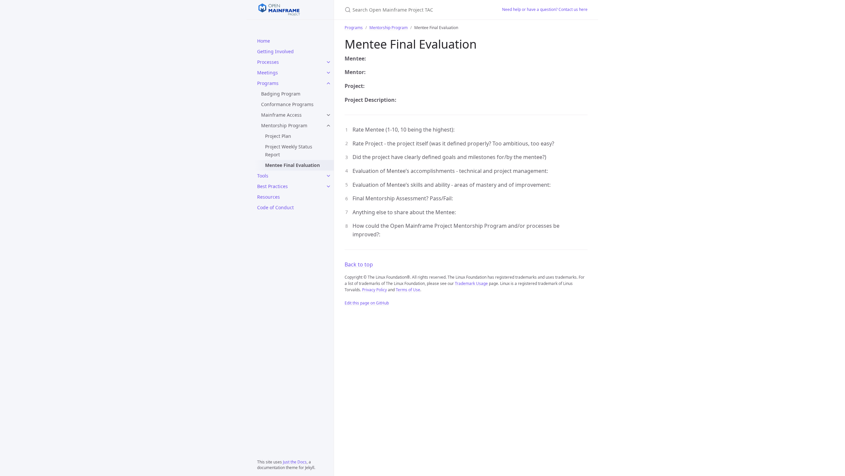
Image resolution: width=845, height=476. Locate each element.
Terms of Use (408, 290)
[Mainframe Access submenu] (328, 115)
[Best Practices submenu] (328, 186)
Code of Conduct (275, 207)
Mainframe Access (281, 115)
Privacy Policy (374, 290)
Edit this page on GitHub (367, 303)
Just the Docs (295, 462)
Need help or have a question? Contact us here (545, 9)
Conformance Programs (287, 104)
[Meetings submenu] (328, 72)
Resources (268, 197)
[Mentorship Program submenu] (328, 125)
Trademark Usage (471, 283)
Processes (268, 62)
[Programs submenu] (328, 83)
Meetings (267, 72)
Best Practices (272, 186)
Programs (268, 83)
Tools (262, 176)
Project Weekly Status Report (288, 150)
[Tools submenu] (328, 176)
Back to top (359, 264)
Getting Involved (275, 51)
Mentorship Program (284, 125)
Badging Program (280, 94)
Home (263, 41)
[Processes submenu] (328, 62)
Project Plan (278, 136)
